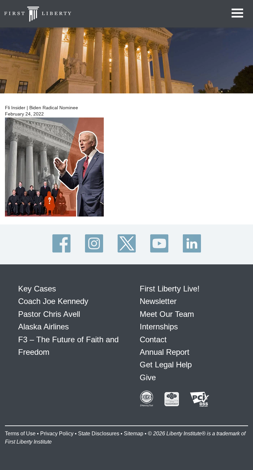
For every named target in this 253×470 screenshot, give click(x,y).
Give (148, 377)
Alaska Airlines (43, 326)
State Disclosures (98, 433)
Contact (153, 339)
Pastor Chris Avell (49, 314)
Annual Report (164, 352)
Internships (159, 326)
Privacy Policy (56, 433)
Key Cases (37, 288)
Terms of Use (20, 433)
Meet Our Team (167, 314)
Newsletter (158, 301)
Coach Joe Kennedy (53, 301)
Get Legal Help (166, 364)
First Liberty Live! (170, 288)
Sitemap (133, 433)
